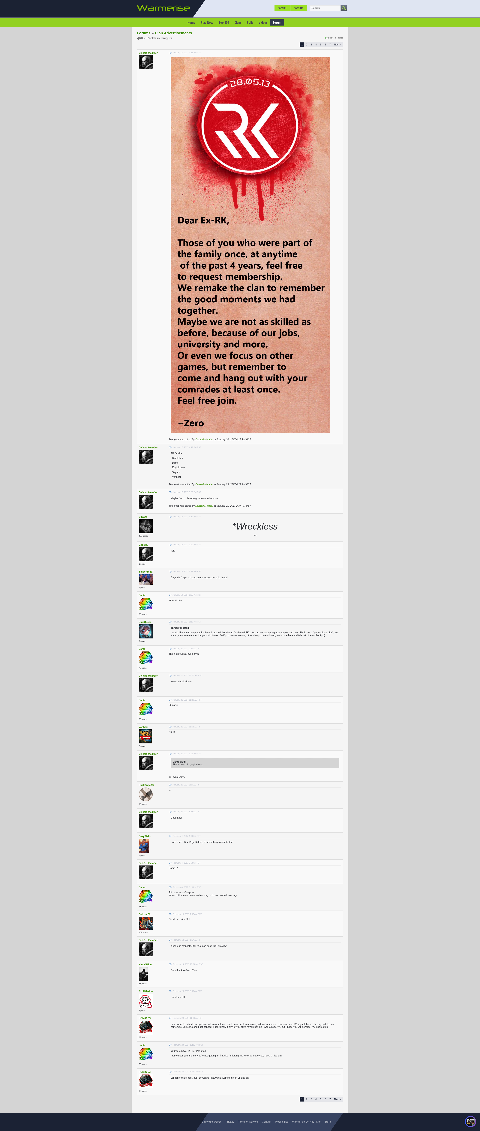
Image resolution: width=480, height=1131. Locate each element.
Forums (144, 33)
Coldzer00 (144, 914)
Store (328, 1121)
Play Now (207, 22)
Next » (337, 44)
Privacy (230, 1121)
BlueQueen (145, 622)
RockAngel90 (146, 785)
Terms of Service (248, 1121)
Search (315, 7)
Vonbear (143, 727)
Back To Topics (335, 38)
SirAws (143, 516)
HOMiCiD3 (145, 1018)
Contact (266, 1121)
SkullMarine (146, 991)
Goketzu (143, 544)
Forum (277, 22)
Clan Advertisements (173, 33)
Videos (263, 22)
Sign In (282, 8)
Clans (238, 22)
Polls (250, 22)
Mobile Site (281, 1121)
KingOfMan (145, 964)
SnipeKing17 (146, 571)
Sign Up (298, 8)
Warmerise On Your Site (306, 1121)
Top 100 (224, 22)
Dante (142, 595)
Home (191, 22)
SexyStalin (145, 836)
